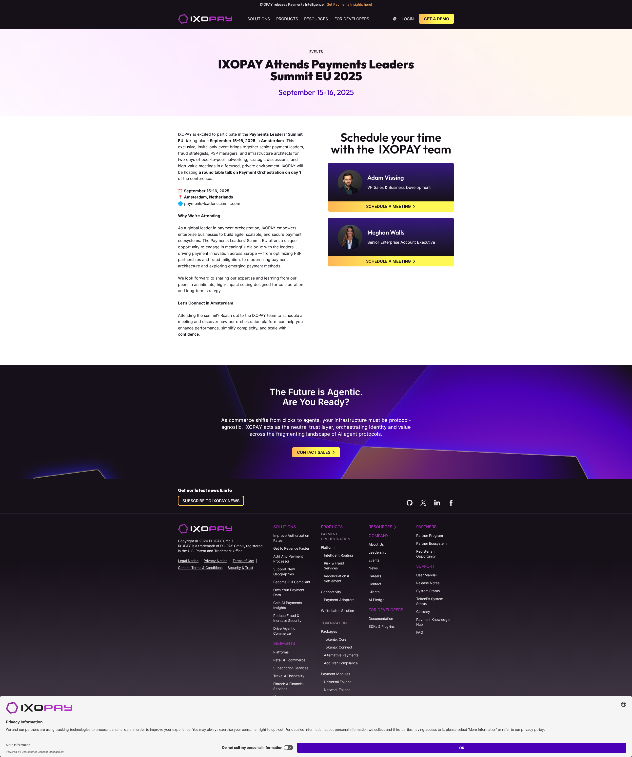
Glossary (423, 611)
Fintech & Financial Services (288, 686)
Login (408, 18)
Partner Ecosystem (431, 543)
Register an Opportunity (426, 553)
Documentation (381, 618)
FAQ (419, 632)
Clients (374, 592)
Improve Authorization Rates (291, 537)
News (373, 568)
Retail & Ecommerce (289, 660)
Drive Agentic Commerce (284, 630)
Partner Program (429, 535)
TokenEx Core (335, 639)
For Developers (352, 18)
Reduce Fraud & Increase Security (287, 618)
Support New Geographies (284, 571)
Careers (375, 576)
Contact (375, 584)
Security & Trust (240, 567)
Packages (329, 631)
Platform (328, 547)
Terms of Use (243, 561)
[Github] (410, 503)
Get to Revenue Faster (291, 548)
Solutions (258, 18)
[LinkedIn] (437, 503)
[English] (205, 19)
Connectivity (331, 592)
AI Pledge (376, 600)
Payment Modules (335, 674)
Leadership (378, 552)
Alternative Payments (341, 655)
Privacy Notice (215, 561)
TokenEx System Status (429, 601)
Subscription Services (290, 668)
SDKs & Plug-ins (382, 626)
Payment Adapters (339, 600)
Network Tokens (337, 690)
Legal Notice (188, 561)
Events (316, 51)
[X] (423, 503)
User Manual (426, 575)
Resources (316, 18)
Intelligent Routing (338, 555)
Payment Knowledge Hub (433, 622)
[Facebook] (451, 503)
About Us (376, 544)
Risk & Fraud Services (334, 565)
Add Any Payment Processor (288, 558)
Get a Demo (436, 18)
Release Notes (427, 583)
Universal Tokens (337, 682)
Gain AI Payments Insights (287, 605)
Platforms (281, 652)
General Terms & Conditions (200, 567)
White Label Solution (337, 610)
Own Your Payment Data (288, 592)
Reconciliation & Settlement (336, 578)
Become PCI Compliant (291, 582)
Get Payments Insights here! (349, 4)
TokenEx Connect (338, 647)
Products (287, 18)
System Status (428, 591)
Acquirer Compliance (341, 663)
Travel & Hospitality (288, 676)
